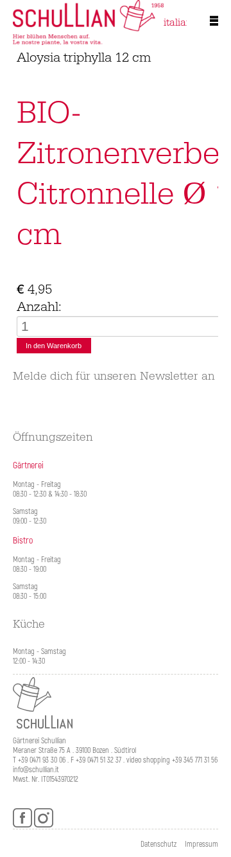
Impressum (201, 844)
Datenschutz (158, 844)
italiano (181, 22)
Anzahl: (39, 307)
